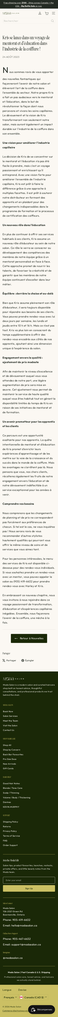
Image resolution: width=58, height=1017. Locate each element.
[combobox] (29, 21)
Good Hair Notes (11, 783)
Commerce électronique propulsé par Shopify (24, 1010)
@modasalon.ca (13, 958)
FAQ (5, 840)
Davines (7, 802)
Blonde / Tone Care (12, 788)
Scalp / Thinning (11, 792)
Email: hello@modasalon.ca (20, 925)
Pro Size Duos (10, 759)
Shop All (7, 745)
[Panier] (46, 13)
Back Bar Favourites (13, 754)
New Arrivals (9, 763)
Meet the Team (10, 720)
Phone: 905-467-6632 (17, 939)
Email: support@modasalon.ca (22, 944)
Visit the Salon (10, 725)
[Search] (52, 21)
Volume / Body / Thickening (16, 797)
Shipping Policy (10, 821)
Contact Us (8, 730)
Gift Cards (8, 768)
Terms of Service (11, 836)
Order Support (10, 845)
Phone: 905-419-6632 (16, 920)
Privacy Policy (10, 831)
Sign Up (29, 888)
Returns (7, 826)
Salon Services (10, 716)
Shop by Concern (11, 749)
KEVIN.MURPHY (11, 807)
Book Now (8, 711)
